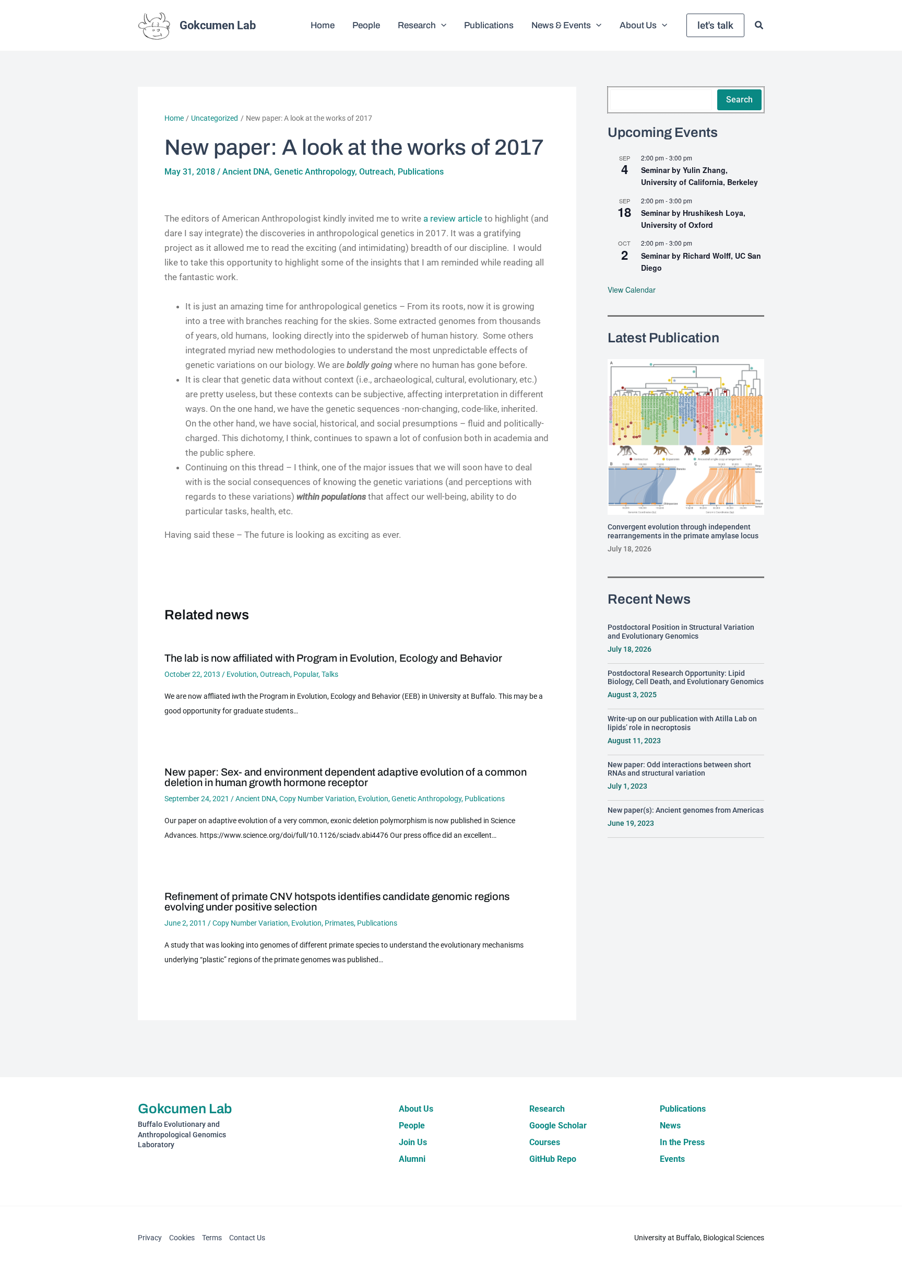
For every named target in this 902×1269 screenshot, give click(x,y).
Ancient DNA (246, 172)
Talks (330, 674)
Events (672, 1159)
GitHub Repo (552, 1159)
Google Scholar (558, 1125)
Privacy (150, 1237)
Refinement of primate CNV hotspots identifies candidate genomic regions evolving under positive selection (336, 902)
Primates (339, 923)
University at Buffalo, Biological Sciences (699, 1237)
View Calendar (632, 289)
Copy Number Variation (317, 798)
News (670, 1125)
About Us (416, 1109)
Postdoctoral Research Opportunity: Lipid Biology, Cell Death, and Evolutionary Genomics (686, 677)
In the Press (682, 1142)
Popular (305, 674)
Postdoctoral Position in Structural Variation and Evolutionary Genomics (681, 631)
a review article (452, 218)
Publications (421, 172)
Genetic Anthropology (314, 172)
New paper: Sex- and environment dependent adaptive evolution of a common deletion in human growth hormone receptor (345, 777)
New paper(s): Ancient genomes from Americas (686, 810)
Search (739, 100)
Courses (544, 1142)
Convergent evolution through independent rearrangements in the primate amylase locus (683, 531)
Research (547, 1109)
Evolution (242, 674)
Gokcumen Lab (218, 25)
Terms (212, 1237)
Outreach (376, 172)
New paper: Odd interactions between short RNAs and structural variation (679, 769)
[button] (441, 25)
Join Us (413, 1142)
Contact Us (247, 1237)
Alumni (412, 1159)
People (412, 1125)
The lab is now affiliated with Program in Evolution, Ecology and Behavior (333, 658)
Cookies (182, 1237)
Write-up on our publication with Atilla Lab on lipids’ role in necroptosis (682, 723)
